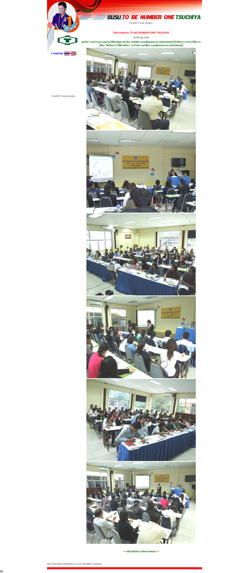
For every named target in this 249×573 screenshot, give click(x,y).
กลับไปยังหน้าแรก (141, 551)
